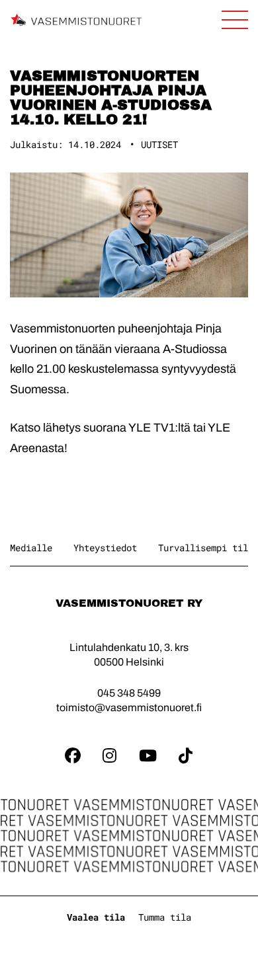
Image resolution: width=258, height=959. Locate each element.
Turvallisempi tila (205, 547)
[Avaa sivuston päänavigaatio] (235, 20)
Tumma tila (164, 917)
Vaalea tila (96, 917)
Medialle (31, 547)
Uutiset (159, 144)
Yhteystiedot (105, 547)
